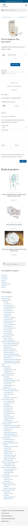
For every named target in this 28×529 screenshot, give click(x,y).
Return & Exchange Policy (8, 518)
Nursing (3, 280)
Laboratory (3, 285)
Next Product (21, 17)
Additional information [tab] (14, 86)
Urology (22, 72)
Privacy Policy (5, 513)
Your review (5, 130)
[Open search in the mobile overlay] (14, 10)
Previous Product (7, 17)
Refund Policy (5, 521)
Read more (14, 200)
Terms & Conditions (6, 516)
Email (17, 145)
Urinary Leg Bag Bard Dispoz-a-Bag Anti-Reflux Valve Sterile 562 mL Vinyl (14, 195)
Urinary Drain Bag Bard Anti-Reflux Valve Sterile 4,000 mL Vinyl (14, 250)
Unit (3, 55)
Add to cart (15, 64)
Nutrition (3, 287)
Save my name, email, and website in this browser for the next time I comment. (12, 156)
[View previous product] (2, 17)
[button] (26, 5)
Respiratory (4, 282)
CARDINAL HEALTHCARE (10, 73)
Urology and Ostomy (6, 284)
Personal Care (4, 278)
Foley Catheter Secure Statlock (14, 224)
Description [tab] (14, 83)
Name (3, 145)
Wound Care (4, 275)
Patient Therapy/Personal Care (13, 72)
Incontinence (4, 277)
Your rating (5, 125)
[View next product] (25, 17)
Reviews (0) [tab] (14, 90)
